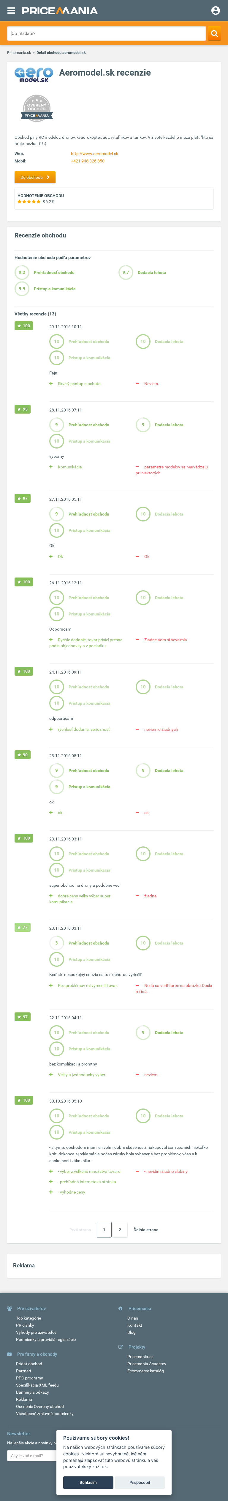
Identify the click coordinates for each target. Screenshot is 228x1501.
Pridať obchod (29, 1363)
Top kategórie (28, 1318)
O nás (132, 1318)
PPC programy (29, 1378)
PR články (25, 1325)
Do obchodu (32, 177)
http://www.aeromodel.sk (94, 153)
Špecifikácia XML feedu (37, 1385)
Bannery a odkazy (32, 1392)
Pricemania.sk (19, 52)
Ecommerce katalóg (145, 1370)
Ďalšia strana (146, 1229)
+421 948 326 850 (87, 161)
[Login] (215, 11)
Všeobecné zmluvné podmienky (45, 1413)
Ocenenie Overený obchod (40, 1406)
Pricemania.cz (140, 1356)
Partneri (23, 1370)
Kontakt (134, 1325)
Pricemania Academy (146, 1363)
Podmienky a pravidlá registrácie (46, 1339)
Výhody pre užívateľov (36, 1332)
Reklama (24, 1399)
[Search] (214, 33)
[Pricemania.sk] (60, 10)
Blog (131, 1332)
